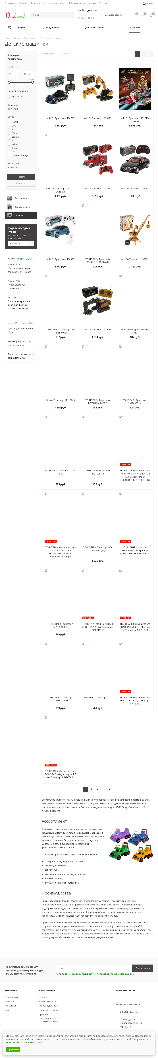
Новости (9, 1001)
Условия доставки (48, 1005)
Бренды (43, 1014)
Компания (11, 990)
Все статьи (28, 322)
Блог (7, 1009)
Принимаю (13, 1049)
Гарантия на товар (49, 1009)
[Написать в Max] (125, 998)
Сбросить (21, 183)
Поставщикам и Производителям (48, 1020)
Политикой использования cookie (24, 1042)
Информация (47, 990)
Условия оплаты (47, 1001)
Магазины (10, 1005)
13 (108, 789)
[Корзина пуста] (151, 15)
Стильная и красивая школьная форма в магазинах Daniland (19, 305)
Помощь (43, 996)
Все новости (27, 258)
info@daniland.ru (129, 1012)
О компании (11, 996)
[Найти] (70, 15)
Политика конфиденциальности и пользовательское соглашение (95, 973)
